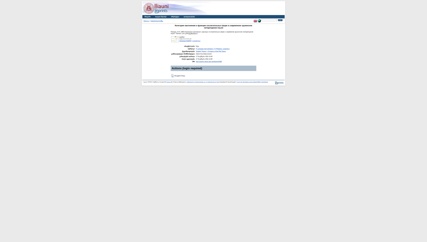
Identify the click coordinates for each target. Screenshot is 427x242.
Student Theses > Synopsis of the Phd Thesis (211, 51)
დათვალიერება (189, 17)
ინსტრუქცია (175, 17)
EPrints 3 (169, 82)
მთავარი (148, 17)
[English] (255, 20)
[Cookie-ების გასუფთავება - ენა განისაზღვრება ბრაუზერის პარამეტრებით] (259, 20)
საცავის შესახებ (160, 17)
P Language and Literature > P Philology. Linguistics (213, 49)
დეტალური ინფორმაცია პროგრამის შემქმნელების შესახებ (252, 82)
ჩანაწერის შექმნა (157, 21)
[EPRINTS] (161, 14)
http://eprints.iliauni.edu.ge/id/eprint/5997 (209, 61)
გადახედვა (196, 41)
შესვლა (146, 21)
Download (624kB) (185, 41)
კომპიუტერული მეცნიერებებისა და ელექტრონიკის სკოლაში (203, 82)
